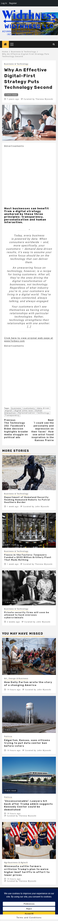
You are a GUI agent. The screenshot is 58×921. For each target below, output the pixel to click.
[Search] (54, 44)
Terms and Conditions (29, 917)
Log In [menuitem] (4, 3)
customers (29, 408)
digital (8, 411)
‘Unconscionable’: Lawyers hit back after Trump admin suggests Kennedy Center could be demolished (28, 805)
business (16, 408)
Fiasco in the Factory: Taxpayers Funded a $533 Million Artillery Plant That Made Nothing (27, 557)
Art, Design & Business (16, 678)
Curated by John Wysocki (36, 507)
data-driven (43, 408)
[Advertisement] (29, 176)
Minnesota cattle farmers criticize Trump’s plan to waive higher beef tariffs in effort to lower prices (27, 870)
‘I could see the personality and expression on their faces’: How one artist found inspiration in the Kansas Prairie (42, 430)
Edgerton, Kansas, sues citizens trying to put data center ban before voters (27, 743)
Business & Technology (16, 64)
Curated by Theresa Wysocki (38, 99)
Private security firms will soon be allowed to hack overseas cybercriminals (26, 615)
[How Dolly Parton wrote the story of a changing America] (29, 656)
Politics (8, 736)
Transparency (12, 415)
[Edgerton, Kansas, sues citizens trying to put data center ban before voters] (29, 714)
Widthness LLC (29, 26)
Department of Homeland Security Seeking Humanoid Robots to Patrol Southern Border (27, 500)
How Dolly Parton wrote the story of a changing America (28, 683)
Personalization (26, 413)
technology (43, 413)
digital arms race (23, 411)
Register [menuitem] (13, 3)
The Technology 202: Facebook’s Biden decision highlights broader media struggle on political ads (16, 429)
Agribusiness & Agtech (16, 863)
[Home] (5, 44)
